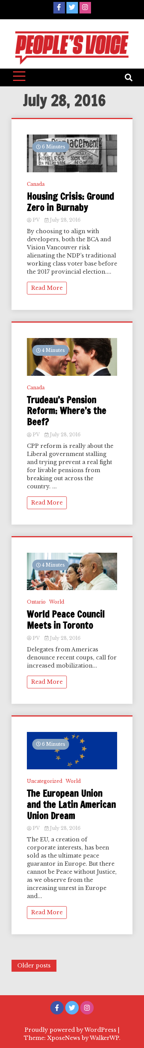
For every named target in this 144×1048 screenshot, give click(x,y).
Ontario (36, 602)
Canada (36, 184)
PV (36, 220)
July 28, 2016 (65, 220)
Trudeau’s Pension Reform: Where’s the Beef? (66, 410)
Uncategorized (44, 781)
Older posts (34, 965)
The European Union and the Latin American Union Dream (71, 804)
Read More (47, 287)
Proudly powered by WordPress (71, 1029)
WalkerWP (104, 1038)
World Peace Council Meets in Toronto (66, 620)
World (56, 602)
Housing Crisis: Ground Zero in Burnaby (70, 202)
